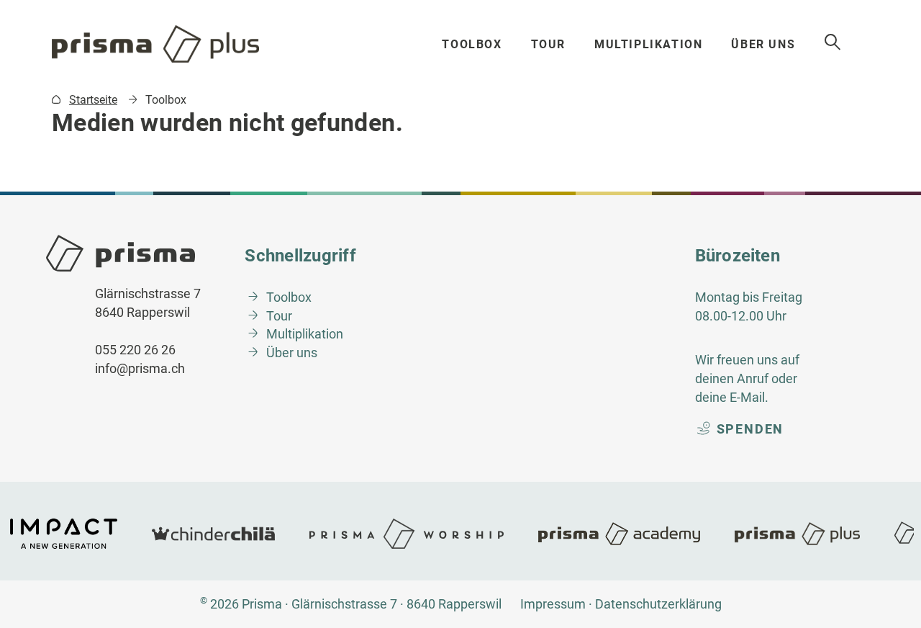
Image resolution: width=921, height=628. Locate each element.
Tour (548, 44)
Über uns (763, 44)
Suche (833, 42)
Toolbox (472, 44)
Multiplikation (648, 44)
